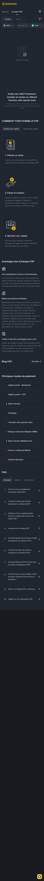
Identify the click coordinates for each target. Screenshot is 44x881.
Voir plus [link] (35, 361)
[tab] (5, 12)
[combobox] (8, 25)
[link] (22, 385)
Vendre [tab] (18, 19)
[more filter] (39, 19)
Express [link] (5, 11)
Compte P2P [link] (17, 11)
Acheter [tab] (8, 19)
